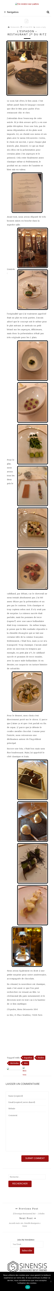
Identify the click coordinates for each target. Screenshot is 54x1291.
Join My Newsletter (25, 1240)
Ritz (26, 1063)
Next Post (26, 1218)
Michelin (14, 1063)
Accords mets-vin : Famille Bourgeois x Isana (24, 1224)
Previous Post (28, 1208)
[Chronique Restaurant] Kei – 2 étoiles (29, 1213)
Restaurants (15, 27)
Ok (27, 1287)
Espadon (28, 1058)
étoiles (41, 1058)
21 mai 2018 (27, 27)
